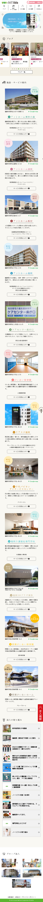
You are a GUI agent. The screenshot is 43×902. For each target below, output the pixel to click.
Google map (34, 111)
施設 (13, 9)
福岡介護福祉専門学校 (23, 542)
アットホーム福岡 (23, 273)
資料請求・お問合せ (36, 2)
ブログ (4, 9)
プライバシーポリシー (28, 897)
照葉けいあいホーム (23, 695)
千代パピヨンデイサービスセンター (21, 488)
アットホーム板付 (23, 221)
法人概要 (31, 9)
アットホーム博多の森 (23, 117)
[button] (12, 68)
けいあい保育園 (22, 380)
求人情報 (22, 9)
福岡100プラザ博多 (23, 595)
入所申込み (39, 9)
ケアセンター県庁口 (23, 330)
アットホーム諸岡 (23, 169)
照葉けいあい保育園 (23, 644)
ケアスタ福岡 (23, 432)
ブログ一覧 (21, 72)
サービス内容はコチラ (20, 134)
